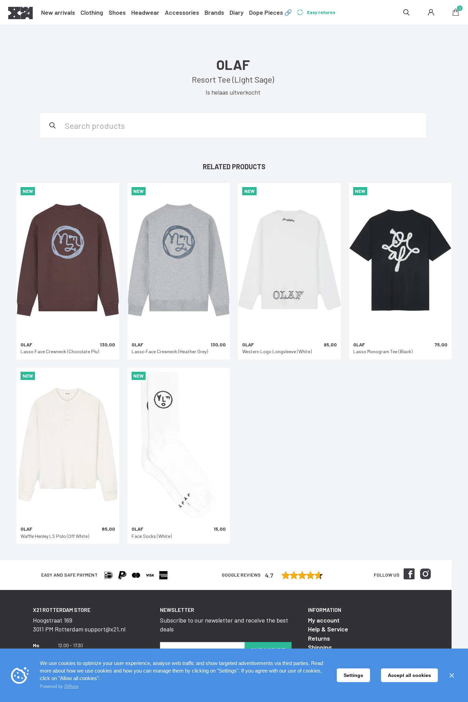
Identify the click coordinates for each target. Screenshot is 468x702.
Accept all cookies (409, 675)
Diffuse (71, 686)
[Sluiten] (451, 675)
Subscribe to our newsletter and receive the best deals (224, 624)
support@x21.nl (105, 629)
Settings (353, 675)
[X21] (20, 14)
